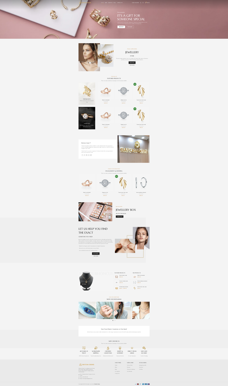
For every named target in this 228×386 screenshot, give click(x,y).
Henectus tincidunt (105, 100)
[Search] (140, 2)
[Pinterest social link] (87, 155)
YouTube (141, 369)
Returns (128, 367)
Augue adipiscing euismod (141, 192)
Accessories (106, 101)
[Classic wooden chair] (117, 282)
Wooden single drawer (123, 286)
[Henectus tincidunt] (106, 90)
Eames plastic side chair (141, 100)
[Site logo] (85, 2)
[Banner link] (87, 93)
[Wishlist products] (143, 2)
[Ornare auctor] (123, 90)
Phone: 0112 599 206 (84, 376)
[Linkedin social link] (89, 155)
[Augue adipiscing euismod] (141, 182)
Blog (116, 369)
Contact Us (117, 373)
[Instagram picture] (87, 310)
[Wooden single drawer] (117, 288)
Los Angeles (117, 371)
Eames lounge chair (123, 275)
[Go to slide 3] (115, 320)
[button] (95, 212)
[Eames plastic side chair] (141, 90)
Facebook (141, 367)
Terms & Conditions (131, 369)
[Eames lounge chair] (117, 277)
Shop (116, 367)
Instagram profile (142, 365)
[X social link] (84, 155)
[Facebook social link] (82, 155)
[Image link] (87, 364)
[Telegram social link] (91, 155)
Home (116, 365)
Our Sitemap (129, 371)
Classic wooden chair (123, 281)
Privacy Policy (130, 365)
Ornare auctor (123, 100)
